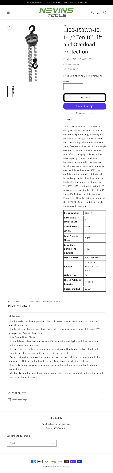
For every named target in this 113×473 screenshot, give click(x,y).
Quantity (66, 81)
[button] (8, 12)
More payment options (84, 113)
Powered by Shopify (63, 467)
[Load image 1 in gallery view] (13, 91)
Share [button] (69, 119)
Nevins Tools (52, 467)
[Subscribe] (53, 443)
